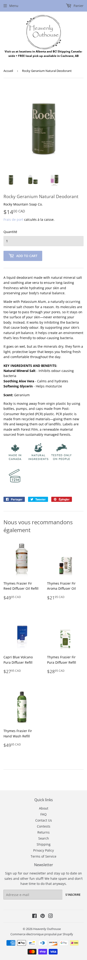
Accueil (8, 71)
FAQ (43, 814)
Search (43, 838)
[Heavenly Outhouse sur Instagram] (50, 916)
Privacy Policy (43, 850)
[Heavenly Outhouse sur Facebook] (34, 916)
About (43, 808)
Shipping (44, 844)
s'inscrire (73, 895)
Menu (13, 5)
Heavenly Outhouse (47, 929)
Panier (78, 5)
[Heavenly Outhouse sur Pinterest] (42, 916)
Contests (43, 826)
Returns (43, 832)
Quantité (10, 232)
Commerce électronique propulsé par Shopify (41, 934)
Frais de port (13, 219)
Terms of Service (43, 856)
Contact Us (43, 820)
